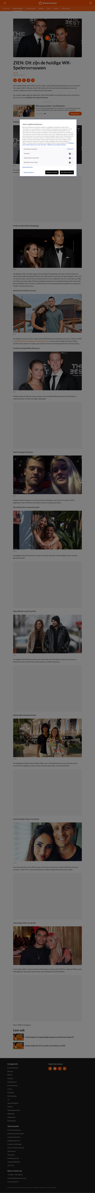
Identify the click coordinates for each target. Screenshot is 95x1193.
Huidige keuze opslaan (52, 172)
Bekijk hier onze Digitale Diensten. (56, 145)
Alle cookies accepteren (67, 172)
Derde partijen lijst (27, 167)
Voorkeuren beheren (28, 172)
